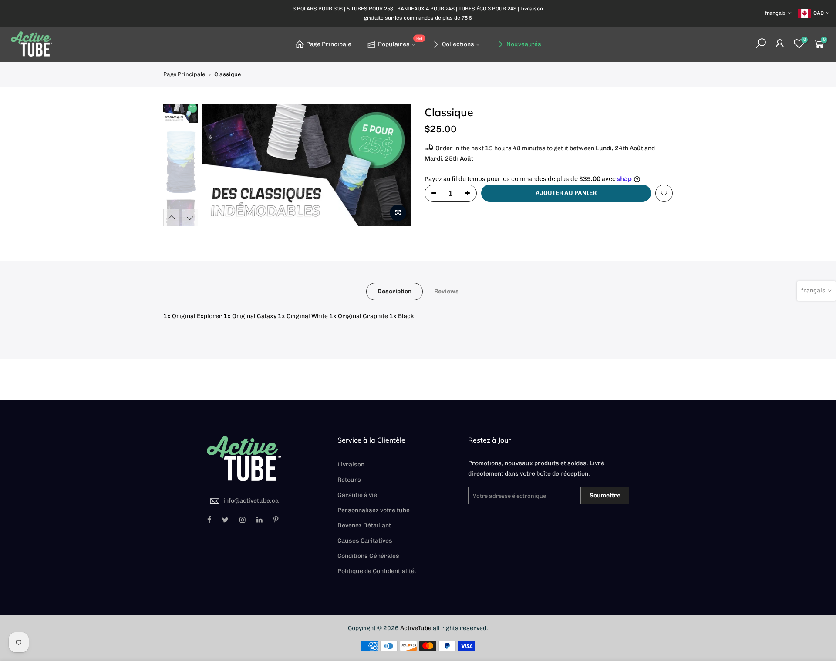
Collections (458, 44)
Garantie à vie (357, 495)
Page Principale (328, 44)
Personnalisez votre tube (373, 510)
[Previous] (218, 165)
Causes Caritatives (364, 540)
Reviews (446, 291)
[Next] (396, 165)
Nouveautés (523, 44)
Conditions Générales (368, 556)
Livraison (350, 464)
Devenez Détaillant (364, 525)
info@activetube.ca (251, 500)
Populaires (400, 42)
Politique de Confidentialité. (376, 571)
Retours (349, 479)
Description (394, 291)
